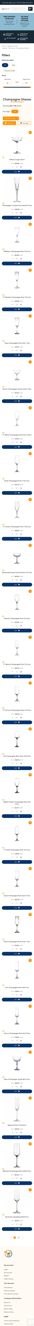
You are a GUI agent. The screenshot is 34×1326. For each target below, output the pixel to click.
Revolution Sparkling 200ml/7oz (17, 1217)
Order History (8, 1279)
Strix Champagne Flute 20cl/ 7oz (17, 987)
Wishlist (6, 1276)
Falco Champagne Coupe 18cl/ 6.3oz (17, 1079)
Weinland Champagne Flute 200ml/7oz (17, 1171)
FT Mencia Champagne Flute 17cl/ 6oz (17, 664)
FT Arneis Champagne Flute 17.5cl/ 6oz (17, 527)
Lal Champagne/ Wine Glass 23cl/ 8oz (17, 756)
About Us (7, 1302)
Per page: (6, 111)
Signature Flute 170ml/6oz (17, 1125)
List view (26, 123)
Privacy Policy (8, 1324)
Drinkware (11, 48)
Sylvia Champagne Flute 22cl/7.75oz (17, 896)
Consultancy (8, 1287)
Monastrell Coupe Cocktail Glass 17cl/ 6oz (17, 572)
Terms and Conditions (11, 1321)
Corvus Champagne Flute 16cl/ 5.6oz (17, 1033)
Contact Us (8, 1306)
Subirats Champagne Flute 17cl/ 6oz (17, 618)
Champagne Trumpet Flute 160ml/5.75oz (17, 205)
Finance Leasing (9, 1291)
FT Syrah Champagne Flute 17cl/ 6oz (17, 850)
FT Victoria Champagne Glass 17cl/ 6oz (17, 710)
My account (8, 1272)
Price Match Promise (11, 1294)
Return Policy (8, 1309)
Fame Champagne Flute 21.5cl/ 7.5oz (17, 942)
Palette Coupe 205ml (17, 159)
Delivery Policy (9, 1312)
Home (4, 46)
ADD (15, 171)
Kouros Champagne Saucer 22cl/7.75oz (17, 389)
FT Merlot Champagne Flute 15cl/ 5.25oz (17, 435)
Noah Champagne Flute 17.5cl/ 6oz (17, 481)
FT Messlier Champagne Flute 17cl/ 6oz (17, 297)
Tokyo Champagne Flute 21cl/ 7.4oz (17, 343)
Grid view (10, 123)
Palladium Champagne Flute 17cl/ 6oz (17, 251)
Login (6, 1269)
